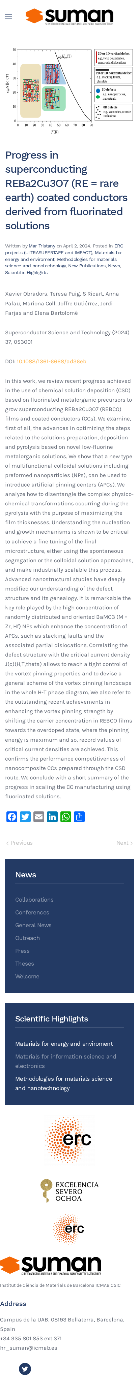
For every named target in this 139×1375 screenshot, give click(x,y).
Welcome (27, 976)
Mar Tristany (42, 245)
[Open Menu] (8, 17)
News (114, 265)
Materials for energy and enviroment (64, 1044)
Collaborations (34, 900)
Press (22, 951)
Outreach (27, 938)
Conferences (32, 912)
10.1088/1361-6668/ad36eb (51, 361)
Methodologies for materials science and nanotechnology (63, 1084)
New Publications (86, 265)
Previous (21, 843)
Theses (24, 964)
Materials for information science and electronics (65, 1061)
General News (33, 925)
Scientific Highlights (26, 272)
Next (123, 843)
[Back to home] (69, 17)
